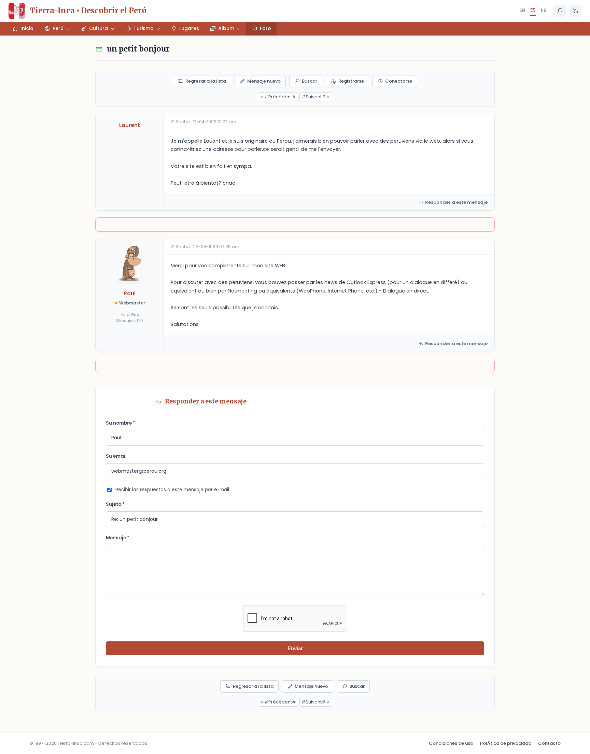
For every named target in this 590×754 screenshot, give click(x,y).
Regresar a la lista (205, 81)
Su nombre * (120, 423)
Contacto (549, 743)
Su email (116, 456)
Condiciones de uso (451, 743)
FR (544, 10)
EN (522, 10)
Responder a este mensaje (456, 202)
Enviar (295, 648)
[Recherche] (559, 11)
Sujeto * (115, 504)
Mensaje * (117, 538)
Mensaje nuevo (264, 81)
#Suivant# (313, 97)
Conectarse (398, 81)
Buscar (309, 81)
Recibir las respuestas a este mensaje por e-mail (172, 489)
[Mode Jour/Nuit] (575, 11)
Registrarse (351, 81)
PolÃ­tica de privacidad (505, 743)
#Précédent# (280, 97)
